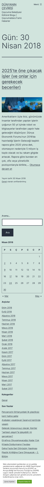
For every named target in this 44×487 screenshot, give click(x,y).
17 (11, 276)
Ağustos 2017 (8, 364)
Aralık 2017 (7, 348)
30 (4, 289)
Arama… (6, 216)
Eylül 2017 (7, 360)
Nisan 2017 (7, 380)
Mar (6, 296)
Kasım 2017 (7, 352)
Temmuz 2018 (9, 320)
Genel (4, 181)
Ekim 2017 (7, 356)
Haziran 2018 (8, 324)
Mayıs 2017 (7, 376)
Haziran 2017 (8, 372)
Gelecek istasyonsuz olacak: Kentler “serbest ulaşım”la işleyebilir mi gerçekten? (19, 432)
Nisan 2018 (7, 332)
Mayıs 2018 (7, 328)
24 (10, 283)
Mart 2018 (7, 336)
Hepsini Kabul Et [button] (24, 482)
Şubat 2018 (7, 340)
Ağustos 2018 (8, 315)
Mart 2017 (7, 384)
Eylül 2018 (7, 311)
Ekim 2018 (7, 307)
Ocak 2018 (7, 344)
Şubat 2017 (7, 388)
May (37, 296)
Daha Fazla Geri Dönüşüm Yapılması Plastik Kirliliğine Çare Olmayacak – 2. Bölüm (20, 452)
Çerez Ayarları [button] (9, 482)
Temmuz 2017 (9, 368)
